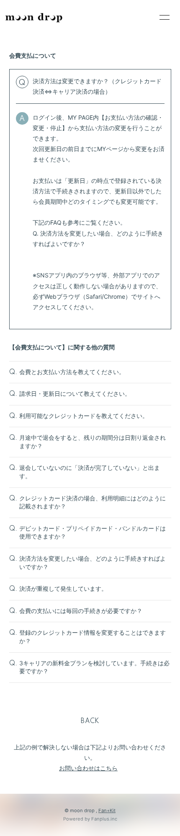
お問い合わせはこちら (88, 768)
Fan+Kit (107, 810)
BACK (90, 721)
